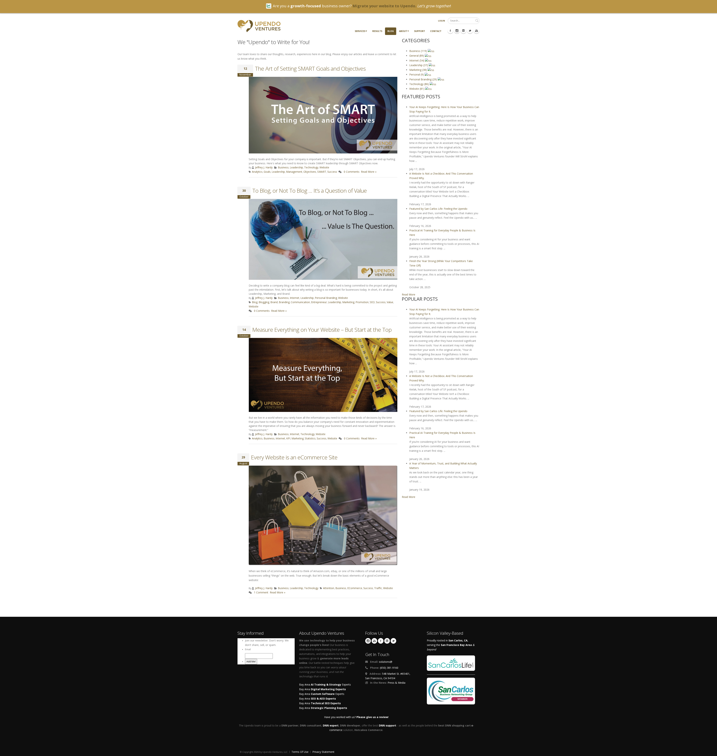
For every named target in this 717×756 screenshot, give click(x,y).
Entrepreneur (319, 302)
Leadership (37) (419, 65)
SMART (321, 171)
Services (360, 31)
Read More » (368, 171)
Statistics (310, 438)
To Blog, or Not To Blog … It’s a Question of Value (309, 190)
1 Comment (261, 592)
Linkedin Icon (463, 30)
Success (332, 171)
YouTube (374, 641)
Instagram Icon (457, 30)
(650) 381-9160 (389, 667)
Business (283, 167)
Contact (435, 31)
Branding (284, 302)
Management (294, 171)
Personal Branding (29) (423, 79)
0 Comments (351, 171)
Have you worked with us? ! (356, 717)
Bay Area (322, 689)
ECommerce (354, 588)
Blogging (264, 302)
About (403, 31)
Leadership (296, 167)
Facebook (381, 641)
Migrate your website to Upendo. (384, 5)
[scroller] (710, 751)
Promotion (362, 302)
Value (390, 302)
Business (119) (418, 51)
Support (419, 31)
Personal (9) (417, 74)
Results (377, 31)
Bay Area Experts (325, 684)
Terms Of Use (299, 752)
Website (324, 167)
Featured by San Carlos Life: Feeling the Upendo (438, 208)
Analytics (257, 171)
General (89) (417, 55)
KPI (288, 438)
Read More (408, 294)
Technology (311, 167)
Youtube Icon (476, 30)
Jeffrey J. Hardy (264, 167)
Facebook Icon (450, 30)
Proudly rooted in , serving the (450, 645)
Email (248, 649)
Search (477, 21)
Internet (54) (417, 60)
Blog (390, 31)
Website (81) (417, 88)
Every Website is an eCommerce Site (294, 457)
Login (441, 20)
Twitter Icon (470, 30)
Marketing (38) (418, 70)
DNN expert (331, 725)
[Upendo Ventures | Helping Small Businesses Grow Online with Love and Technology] (259, 25)
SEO (372, 302)
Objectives (309, 171)
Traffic (378, 588)
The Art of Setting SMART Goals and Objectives (310, 68)
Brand (274, 302)
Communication (300, 302)
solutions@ (385, 661)
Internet (294, 298)
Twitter (393, 641)
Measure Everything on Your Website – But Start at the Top (322, 329)
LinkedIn (387, 641)
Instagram (368, 641)
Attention (328, 588)
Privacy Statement (323, 752)
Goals (267, 171)
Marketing (348, 302)
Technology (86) (419, 84)
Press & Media (396, 682)
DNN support (387, 725)
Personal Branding (326, 298)
